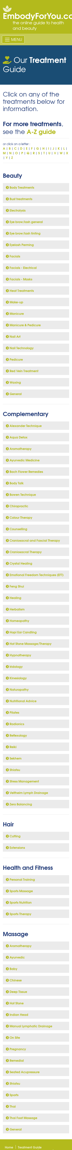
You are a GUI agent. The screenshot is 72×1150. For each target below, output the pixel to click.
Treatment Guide (30, 1147)
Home (9, 1147)
